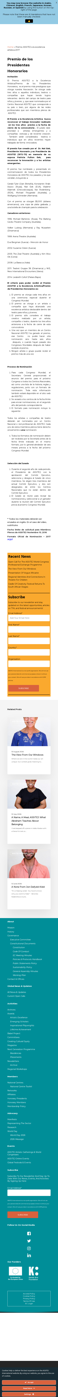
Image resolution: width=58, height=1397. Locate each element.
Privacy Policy (29, 1298)
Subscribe (12, 1170)
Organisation (14, 659)
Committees (13, 1037)
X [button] (56, 2)
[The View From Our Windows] (29, 745)
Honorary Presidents (17, 1098)
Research (11, 1127)
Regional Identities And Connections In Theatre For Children (26, 578)
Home (10, 47)
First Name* (13, 625)
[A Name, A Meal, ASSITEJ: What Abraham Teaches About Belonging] (29, 812)
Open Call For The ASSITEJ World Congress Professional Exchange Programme (28, 563)
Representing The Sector (19, 1123)
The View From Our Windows (22, 569)
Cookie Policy (29, 1296)
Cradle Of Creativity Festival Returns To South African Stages (26, 585)
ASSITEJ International (23, 721)
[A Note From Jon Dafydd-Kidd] (29, 879)
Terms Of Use (29, 1301)
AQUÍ (10, 539)
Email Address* (15, 613)
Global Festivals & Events (19, 1162)
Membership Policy (16, 1106)
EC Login (29, 1303)
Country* (12, 647)
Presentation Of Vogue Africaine (23, 573)
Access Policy (29, 1294)
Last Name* (13, 636)
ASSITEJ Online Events (18, 1158)
